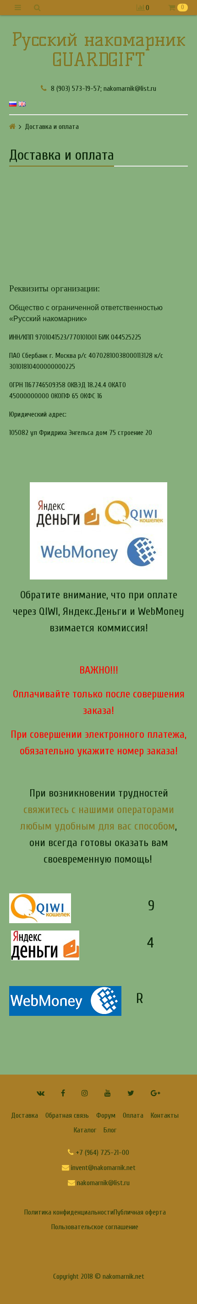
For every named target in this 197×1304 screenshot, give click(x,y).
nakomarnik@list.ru (102, 1183)
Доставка (24, 1115)
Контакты (165, 1115)
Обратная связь (67, 1115)
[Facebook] (63, 1093)
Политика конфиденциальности (69, 1212)
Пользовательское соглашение (94, 1227)
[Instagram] (85, 1093)
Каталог (85, 1130)
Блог (110, 1130)
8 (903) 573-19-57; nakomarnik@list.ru (102, 88)
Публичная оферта (140, 1212)
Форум (105, 1115)
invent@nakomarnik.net (102, 1168)
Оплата (133, 1115)
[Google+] (155, 1093)
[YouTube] (108, 1093)
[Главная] (12, 126)
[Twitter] (131, 1093)
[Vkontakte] (40, 1093)
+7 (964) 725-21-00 (101, 1152)
